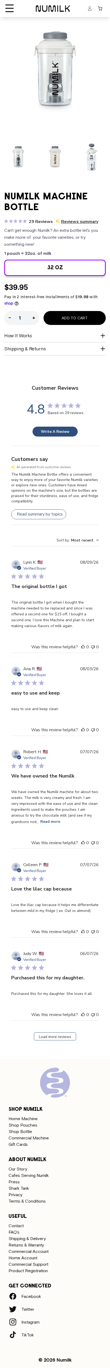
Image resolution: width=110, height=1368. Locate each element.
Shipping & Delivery (27, 1238)
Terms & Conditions (27, 1201)
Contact (16, 1225)
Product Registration (28, 1270)
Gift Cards (18, 1144)
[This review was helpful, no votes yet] (83, 647)
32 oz (72, 270)
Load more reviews (55, 1036)
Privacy (15, 1194)
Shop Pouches (23, 1125)
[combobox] (78, 540)
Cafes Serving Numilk (29, 1175)
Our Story (18, 1168)
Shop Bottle (20, 1131)
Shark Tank (19, 1188)
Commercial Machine (29, 1137)
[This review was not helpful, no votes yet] (93, 647)
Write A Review (55, 431)
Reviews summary (79, 222)
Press (14, 1181)
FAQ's (14, 1232)
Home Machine (23, 1118)
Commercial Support (28, 1264)
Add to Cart (75, 318)
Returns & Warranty (26, 1244)
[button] (9, 8)
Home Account (23, 1257)
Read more (50, 821)
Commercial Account (29, 1251)
